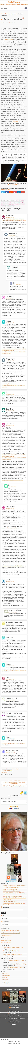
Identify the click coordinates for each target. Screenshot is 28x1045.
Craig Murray (14, 2)
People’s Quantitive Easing (10, 901)
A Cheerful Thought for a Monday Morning (14, 786)
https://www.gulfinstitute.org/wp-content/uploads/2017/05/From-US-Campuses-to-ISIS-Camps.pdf (13, 385)
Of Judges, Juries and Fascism (11, 887)
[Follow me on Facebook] (6, 8)
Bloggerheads (6, 973)
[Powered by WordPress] (19, 1041)
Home (2, 13)
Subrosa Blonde (6, 982)
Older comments (7, 770)
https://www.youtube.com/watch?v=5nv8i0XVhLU (12, 480)
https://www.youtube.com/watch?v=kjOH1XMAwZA (13, 565)
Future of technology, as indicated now (13, 947)
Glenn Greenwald (6, 975)
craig (14, 22)
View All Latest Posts (13, 185)
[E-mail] (3, 8)
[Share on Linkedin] (19, 192)
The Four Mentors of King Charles (11, 891)
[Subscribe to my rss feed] (1, 8)
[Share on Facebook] (7, 192)
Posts (6, 13)
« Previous (3, 213)
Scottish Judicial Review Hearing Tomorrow (14, 885)
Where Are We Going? (14, 1020)
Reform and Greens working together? (13, 954)
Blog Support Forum (6, 942)
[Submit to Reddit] (11, 192)
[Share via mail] (23, 192)
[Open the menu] (26, 8)
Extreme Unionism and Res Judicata (14, 1021)
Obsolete (5, 981)
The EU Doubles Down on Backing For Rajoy (14, 903)
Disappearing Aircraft (6, 935)
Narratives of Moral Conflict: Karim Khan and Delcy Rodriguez (14, 1018)
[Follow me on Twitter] (4, 8)
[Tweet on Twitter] (3, 192)
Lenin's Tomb (5, 979)
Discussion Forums (6, 940)
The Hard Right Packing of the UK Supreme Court (14, 1015)
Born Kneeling (6, 905)
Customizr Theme (17, 1043)
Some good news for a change (11, 950)
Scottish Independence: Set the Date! (12, 896)
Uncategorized (13, 13)
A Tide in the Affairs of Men (10, 889)
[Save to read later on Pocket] (15, 192)
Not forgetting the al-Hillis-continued (10, 933)
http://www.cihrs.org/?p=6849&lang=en (10, 527)
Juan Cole (5, 977)
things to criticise (8, 39)
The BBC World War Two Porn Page (10, 930)
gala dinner (15, 121)
